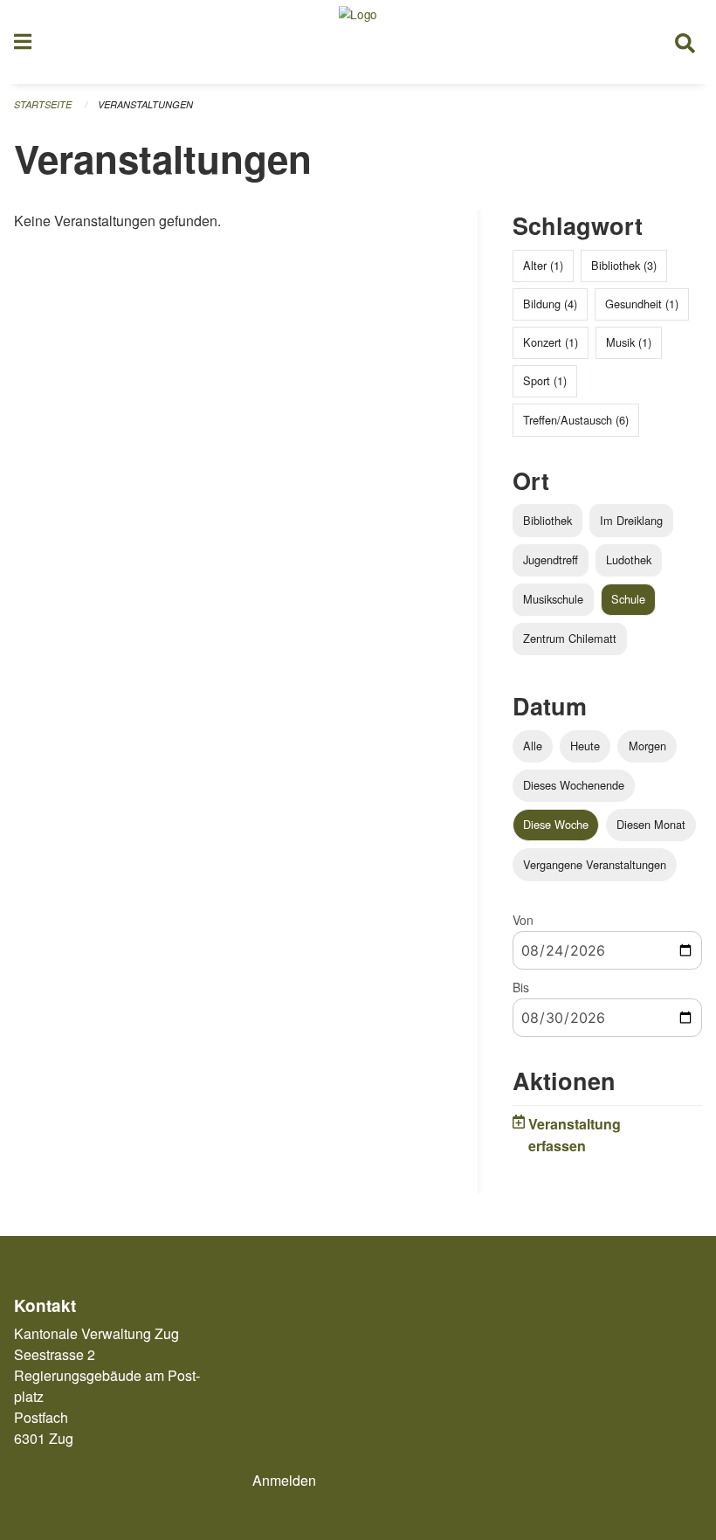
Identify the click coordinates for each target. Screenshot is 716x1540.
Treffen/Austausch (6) (576, 419)
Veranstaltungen (145, 104)
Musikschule (553, 598)
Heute (585, 745)
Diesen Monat (650, 824)
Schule (628, 598)
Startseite (43, 104)
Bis (521, 987)
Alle (532, 745)
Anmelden (284, 1480)
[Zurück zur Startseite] (358, 42)
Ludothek (628, 559)
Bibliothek (547, 520)
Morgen (647, 745)
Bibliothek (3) (624, 265)
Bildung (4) (550, 303)
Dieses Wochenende (573, 785)
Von (523, 920)
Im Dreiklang (631, 520)
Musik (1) (628, 342)
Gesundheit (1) (641, 303)
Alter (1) (543, 265)
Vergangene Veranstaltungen (594, 864)
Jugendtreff (550, 559)
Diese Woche (556, 824)
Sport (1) (545, 380)
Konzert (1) (550, 342)
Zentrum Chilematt (569, 638)
